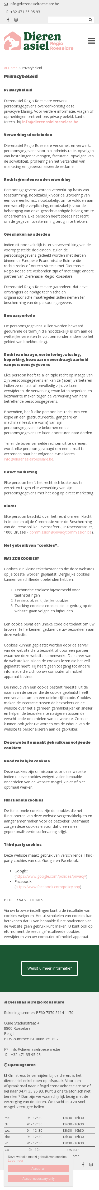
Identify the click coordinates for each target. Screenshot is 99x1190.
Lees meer (15, 1160)
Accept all (38, 1168)
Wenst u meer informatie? (49, 968)
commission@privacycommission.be (61, 532)
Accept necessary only (38, 1178)
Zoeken (90, 20)
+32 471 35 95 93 (25, 11)
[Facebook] (8, 20)
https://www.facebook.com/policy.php (48, 886)
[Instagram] (16, 20)
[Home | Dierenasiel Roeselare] (46, 41)
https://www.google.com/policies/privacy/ (51, 876)
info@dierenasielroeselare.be (34, 3)
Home (12, 68)
